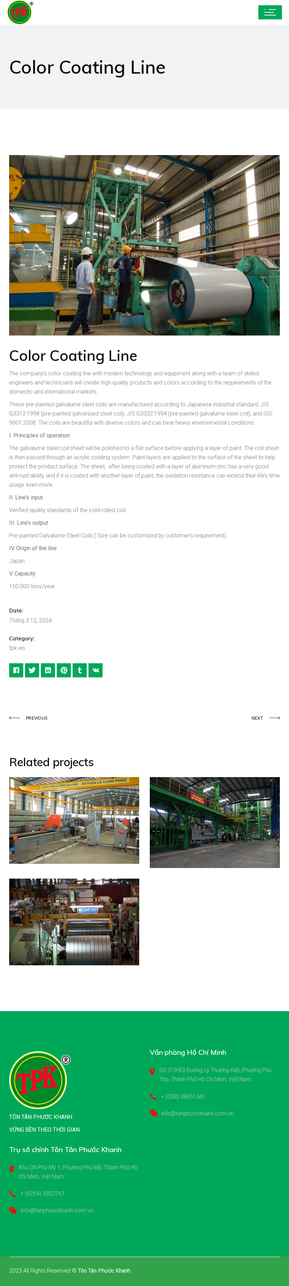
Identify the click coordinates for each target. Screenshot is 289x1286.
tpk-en (17, 648)
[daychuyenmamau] (144, 245)
